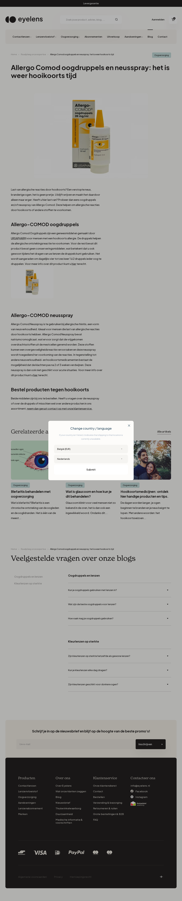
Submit (91, 469)
